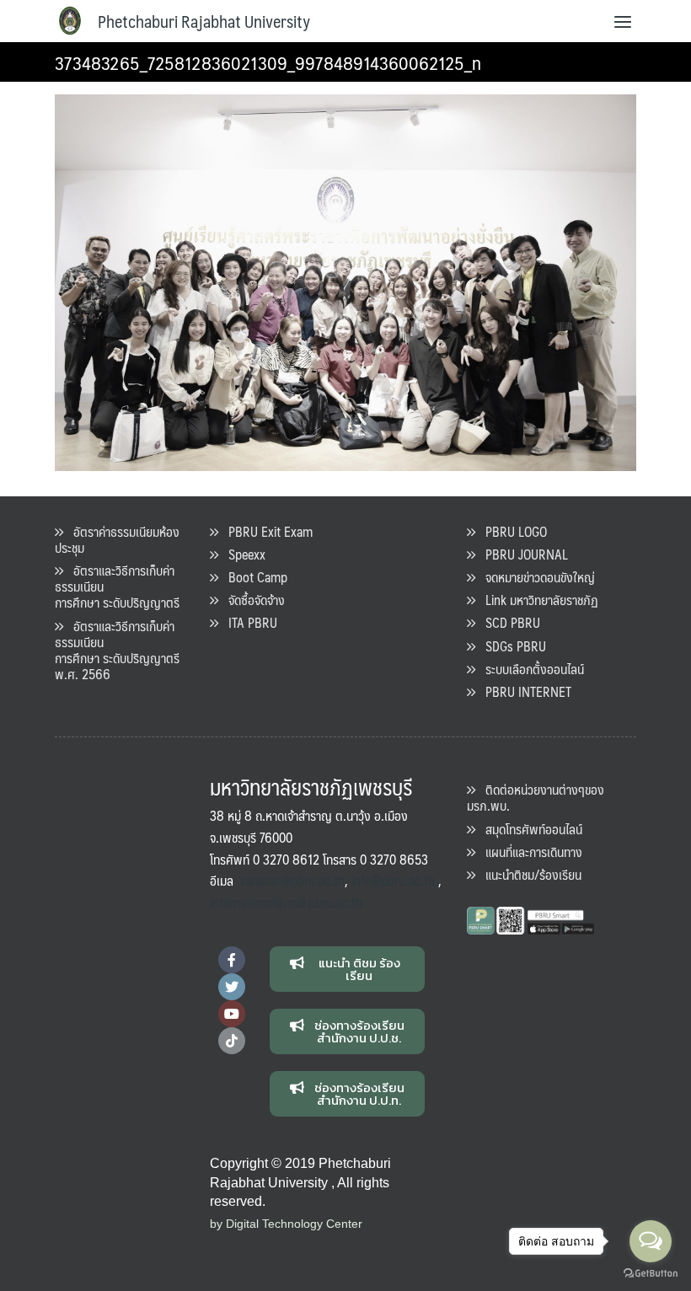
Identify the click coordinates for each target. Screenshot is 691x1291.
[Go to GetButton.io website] (651, 1273)
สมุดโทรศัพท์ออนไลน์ (528, 828)
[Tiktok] (231, 1040)
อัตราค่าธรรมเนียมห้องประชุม (117, 539)
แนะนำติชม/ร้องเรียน (528, 874)
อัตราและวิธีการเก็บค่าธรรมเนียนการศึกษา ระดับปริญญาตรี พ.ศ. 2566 (117, 650)
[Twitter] (231, 986)
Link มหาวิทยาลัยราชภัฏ (536, 599)
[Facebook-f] (231, 959)
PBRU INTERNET (523, 691)
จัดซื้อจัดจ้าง (251, 599)
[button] (348, 969)
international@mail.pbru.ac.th (286, 902)
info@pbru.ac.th (393, 880)
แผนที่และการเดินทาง (528, 851)
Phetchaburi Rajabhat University (204, 21)
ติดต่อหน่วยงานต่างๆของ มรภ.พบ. (535, 797)
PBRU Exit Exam (265, 531)
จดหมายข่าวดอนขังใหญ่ (535, 576)
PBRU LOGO (511, 531)
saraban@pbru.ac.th (292, 880)
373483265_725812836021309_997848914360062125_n (268, 62)
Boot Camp (252, 576)
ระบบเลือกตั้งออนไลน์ (529, 668)
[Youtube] (231, 1013)
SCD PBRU (507, 622)
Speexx (241, 554)
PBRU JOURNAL (521, 554)
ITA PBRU (247, 622)
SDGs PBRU (510, 646)
